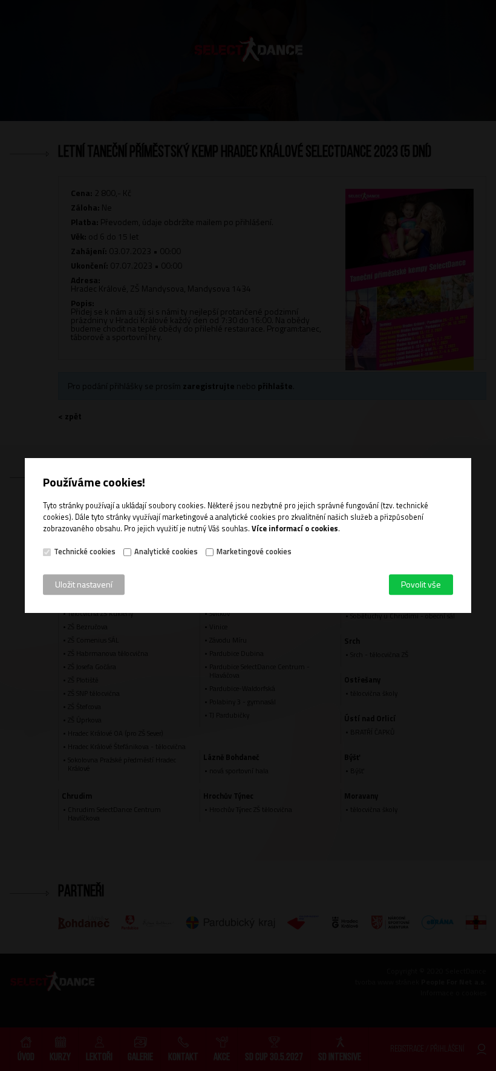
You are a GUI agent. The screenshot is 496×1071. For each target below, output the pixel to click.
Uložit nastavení (84, 584)
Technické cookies (85, 552)
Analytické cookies (166, 552)
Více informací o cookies (295, 528)
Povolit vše (421, 584)
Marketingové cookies (254, 552)
